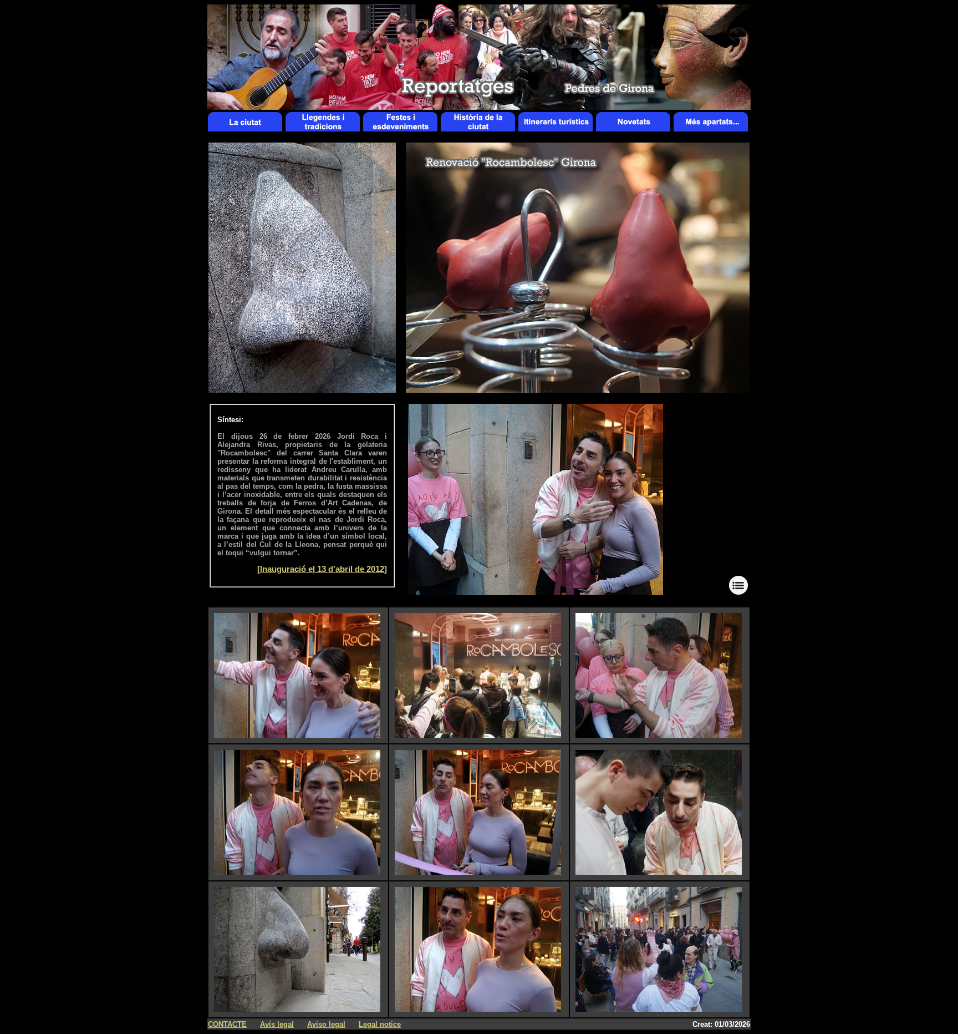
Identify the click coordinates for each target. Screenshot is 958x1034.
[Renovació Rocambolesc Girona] (535, 592)
